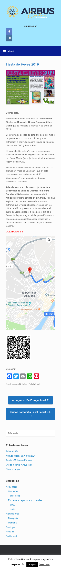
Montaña (12, 522)
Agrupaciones (12, 513)
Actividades (11, 486)
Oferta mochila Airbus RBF (19, 464)
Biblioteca (15, 495)
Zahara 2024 (12, 451)
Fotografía (13, 518)
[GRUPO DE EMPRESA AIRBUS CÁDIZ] (30, 12)
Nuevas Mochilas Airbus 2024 (20, 455)
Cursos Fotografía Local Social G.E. (30, 413)
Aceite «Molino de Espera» (19, 460)
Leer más (44, 564)
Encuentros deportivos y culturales (25, 500)
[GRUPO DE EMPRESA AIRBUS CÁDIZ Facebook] (9, 31)
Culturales (13, 491)
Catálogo (10, 527)
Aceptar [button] (32, 564)
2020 (12, 504)
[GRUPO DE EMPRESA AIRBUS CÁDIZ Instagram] (9, 38)
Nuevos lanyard (13, 469)
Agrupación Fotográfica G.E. (30, 400)
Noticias (23, 384)
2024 (12, 509)
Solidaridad (34, 384)
